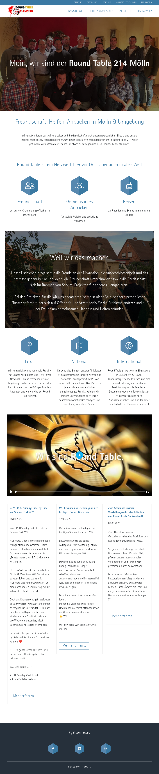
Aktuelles (125, 11)
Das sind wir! (76, 11)
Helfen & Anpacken (101, 11)
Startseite (78, 2)
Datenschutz (92, 2)
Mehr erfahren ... (25, 696)
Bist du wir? (144, 11)
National (79, 362)
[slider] (80, 491)
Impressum (106, 2)
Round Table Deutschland (126, 2)
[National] (79, 345)
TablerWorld (146, 2)
